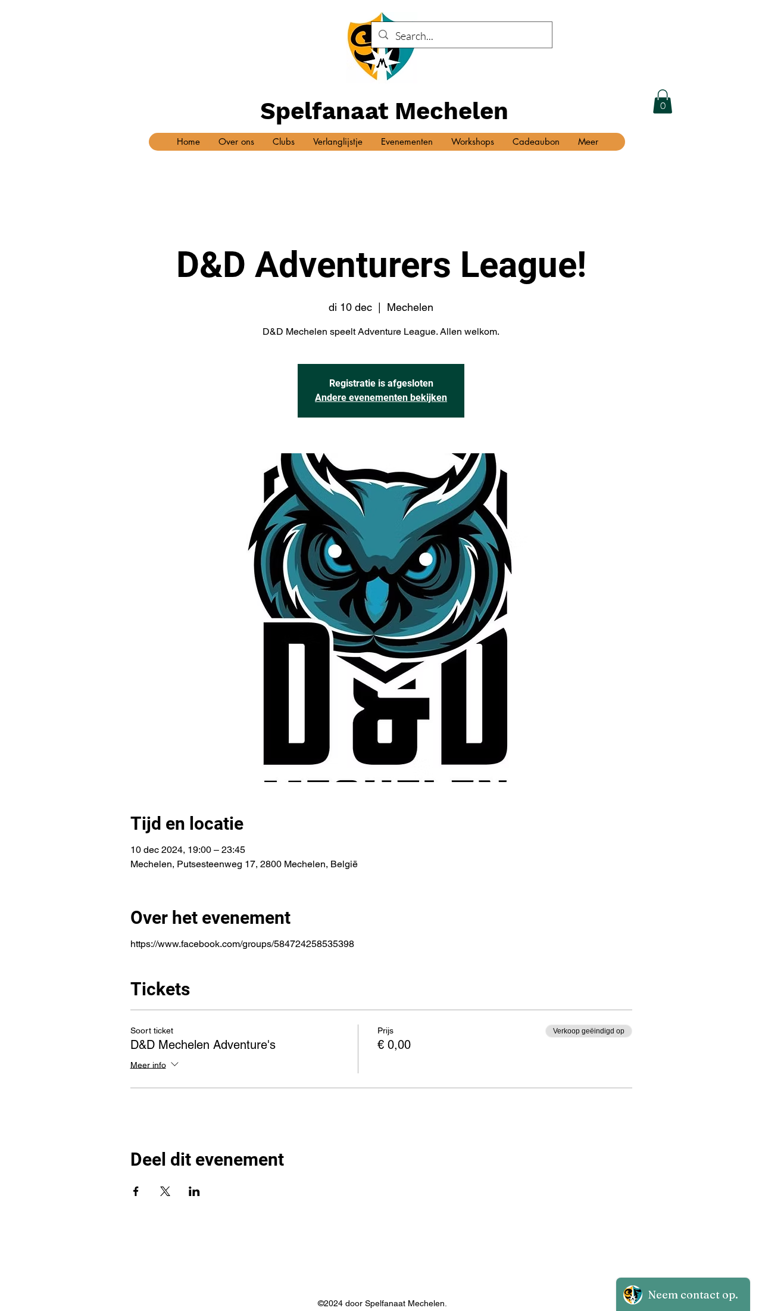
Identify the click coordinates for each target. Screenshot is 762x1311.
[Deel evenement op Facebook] (136, 1191)
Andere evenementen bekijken (381, 397)
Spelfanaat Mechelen (384, 111)
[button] (662, 101)
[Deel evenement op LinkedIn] (194, 1191)
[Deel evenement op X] (165, 1191)
